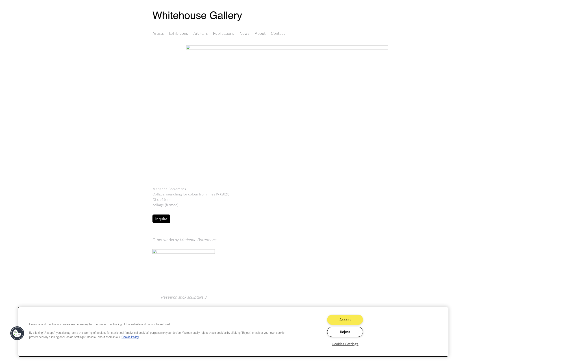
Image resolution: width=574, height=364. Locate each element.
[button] (287, 112)
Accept (345, 319)
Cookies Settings (345, 344)
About (260, 33)
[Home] (287, 16)
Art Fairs (200, 33)
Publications (223, 33)
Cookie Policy (130, 337)
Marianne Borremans (169, 188)
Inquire (161, 218)
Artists (158, 33)
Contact (278, 33)
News (244, 33)
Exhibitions (178, 33)
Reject (345, 331)
